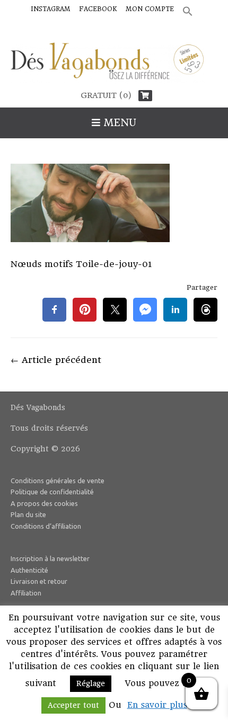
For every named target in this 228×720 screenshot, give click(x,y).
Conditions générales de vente (57, 480)
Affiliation (26, 593)
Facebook (98, 9)
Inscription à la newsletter (50, 558)
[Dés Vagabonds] (114, 63)
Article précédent (56, 359)
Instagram (51, 9)
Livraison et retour (39, 581)
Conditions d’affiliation (46, 526)
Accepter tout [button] (73, 705)
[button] (187, 12)
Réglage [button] (90, 683)
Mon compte (150, 9)
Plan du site (28, 514)
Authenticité (29, 570)
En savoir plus (157, 705)
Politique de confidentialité (52, 491)
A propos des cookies (44, 503)
